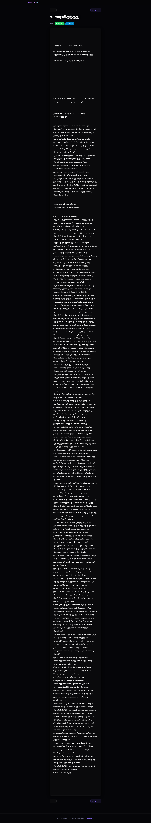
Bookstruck (33, 2)
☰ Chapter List (96, 10)
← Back (53, 10)
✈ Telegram (70, 23)
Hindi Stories (90, 818)
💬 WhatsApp (59, 23)
